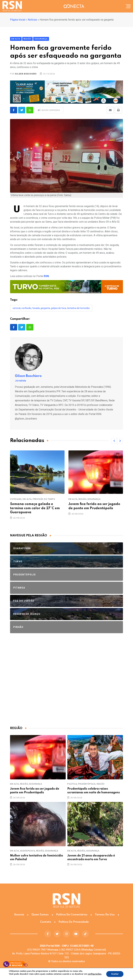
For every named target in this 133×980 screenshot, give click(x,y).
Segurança (93, 499)
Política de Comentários (71, 914)
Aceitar (115, 973)
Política (72, 784)
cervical (16, 308)
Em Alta (27, 499)
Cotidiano (16, 499)
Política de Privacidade (74, 922)
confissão (26, 308)
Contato (45, 922)
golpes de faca (58, 308)
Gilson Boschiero (26, 74)
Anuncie (19, 914)
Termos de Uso (105, 914)
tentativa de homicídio (78, 308)
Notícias (32, 19)
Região (82, 499)
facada (36, 308)
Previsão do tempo (44, 499)
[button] (114, 441)
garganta (45, 308)
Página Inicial (17, 19)
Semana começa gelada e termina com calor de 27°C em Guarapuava (35, 508)
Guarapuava (27, 851)
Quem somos (40, 914)
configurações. (95, 974)
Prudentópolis (86, 784)
